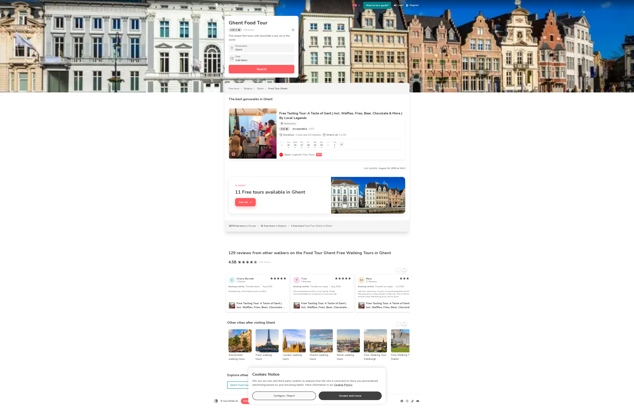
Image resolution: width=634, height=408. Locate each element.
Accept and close (350, 396)
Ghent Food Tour (239, 385)
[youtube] (417, 401)
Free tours (234, 88)
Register (414, 5)
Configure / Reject (284, 396)
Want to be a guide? (377, 5)
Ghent (260, 88)
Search (261, 69)
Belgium (248, 88)
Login (400, 5)
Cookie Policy (343, 385)
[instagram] (407, 401)
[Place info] (293, 30)
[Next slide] (404, 268)
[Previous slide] (398, 268)
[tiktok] (412, 401)
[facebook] (402, 401)
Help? (247, 401)
